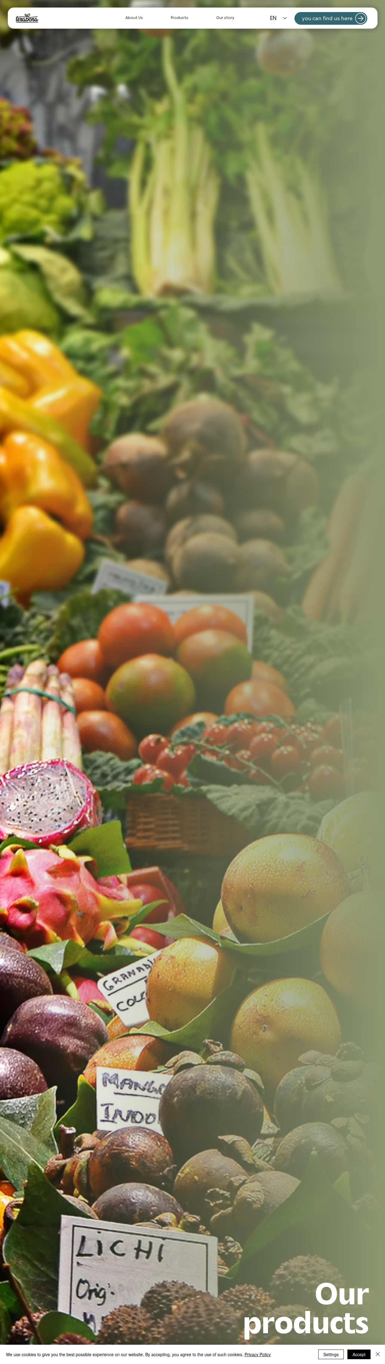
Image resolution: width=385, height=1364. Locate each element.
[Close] (377, 1354)
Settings (331, 1354)
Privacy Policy (258, 1354)
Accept (359, 1354)
